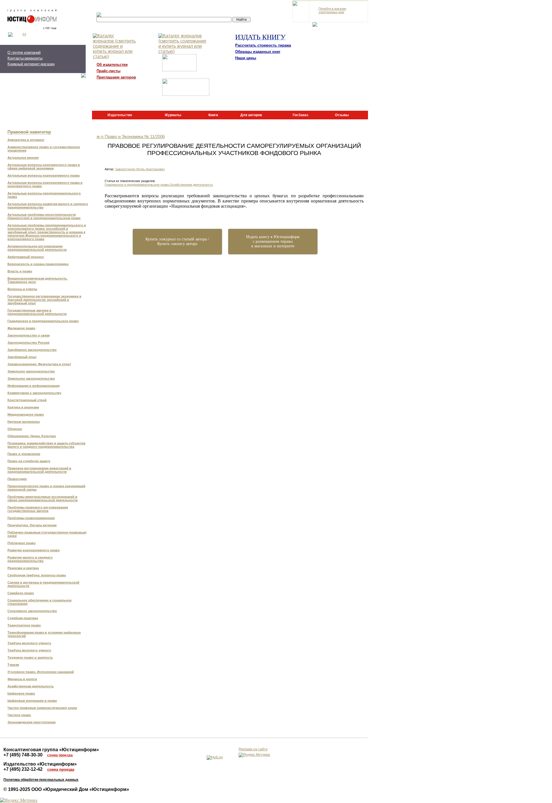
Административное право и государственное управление (43, 148)
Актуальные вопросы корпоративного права (43, 175)
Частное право (19, 715)
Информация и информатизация (33, 385)
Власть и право (19, 271)
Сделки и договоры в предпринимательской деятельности (43, 584)
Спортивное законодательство (32, 611)
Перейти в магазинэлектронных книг (332, 10)
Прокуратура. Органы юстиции (32, 525)
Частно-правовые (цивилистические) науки (42, 708)
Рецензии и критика (23, 568)
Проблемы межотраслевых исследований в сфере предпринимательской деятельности (42, 498)
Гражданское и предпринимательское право (43, 321)
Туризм (13, 664)
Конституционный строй (27, 400)
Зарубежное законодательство (32, 349)
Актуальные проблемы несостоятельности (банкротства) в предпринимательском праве (43, 216)
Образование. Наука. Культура (31, 436)
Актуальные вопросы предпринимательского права (44, 195)
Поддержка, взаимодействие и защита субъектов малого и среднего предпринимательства (46, 444)
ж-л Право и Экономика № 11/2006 (131, 136)
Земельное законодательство (31, 371)
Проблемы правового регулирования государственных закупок (37, 509)
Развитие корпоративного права (33, 550)
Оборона (14, 429)
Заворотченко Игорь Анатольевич (140, 169)
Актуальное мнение (23, 157)
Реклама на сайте (253, 749)
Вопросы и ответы (22, 289)
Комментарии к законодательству (34, 393)
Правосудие (17, 479)
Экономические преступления (31, 722)
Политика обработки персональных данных (40, 780)
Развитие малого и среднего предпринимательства (30, 559)
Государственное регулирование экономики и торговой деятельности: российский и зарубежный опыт (44, 300)
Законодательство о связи (28, 335)
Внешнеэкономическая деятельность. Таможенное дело (37, 280)
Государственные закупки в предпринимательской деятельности (37, 312)
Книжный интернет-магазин (31, 64)
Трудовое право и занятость (30, 657)
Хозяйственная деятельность (30, 686)
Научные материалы (23, 421)
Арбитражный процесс (25, 257)
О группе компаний (24, 52)
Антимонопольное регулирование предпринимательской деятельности (37, 247)
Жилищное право (21, 328)
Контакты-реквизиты (25, 58)
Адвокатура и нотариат (25, 140)
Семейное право (20, 593)
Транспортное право (24, 625)
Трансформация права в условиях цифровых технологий (44, 634)
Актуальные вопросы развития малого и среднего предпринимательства (47, 205)
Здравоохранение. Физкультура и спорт (39, 364)
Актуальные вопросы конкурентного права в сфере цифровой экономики (43, 166)
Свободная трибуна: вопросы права (36, 575)
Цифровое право (21, 693)
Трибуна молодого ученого (29, 643)
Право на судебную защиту (28, 461)
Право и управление (23, 454)
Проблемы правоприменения (31, 518)
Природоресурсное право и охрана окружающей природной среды (46, 487)
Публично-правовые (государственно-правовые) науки (47, 534)
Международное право (25, 414)
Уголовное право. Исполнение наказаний (40, 672)
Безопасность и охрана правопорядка (37, 264)
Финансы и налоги (22, 679)
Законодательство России (28, 342)
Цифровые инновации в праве (32, 700)
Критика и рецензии (23, 407)
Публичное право (21, 543)
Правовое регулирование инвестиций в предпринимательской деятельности (39, 469)
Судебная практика (22, 618)
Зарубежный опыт (22, 357)
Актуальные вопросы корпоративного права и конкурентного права (45, 184)
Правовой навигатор (29, 132)
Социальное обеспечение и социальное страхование (39, 602)
